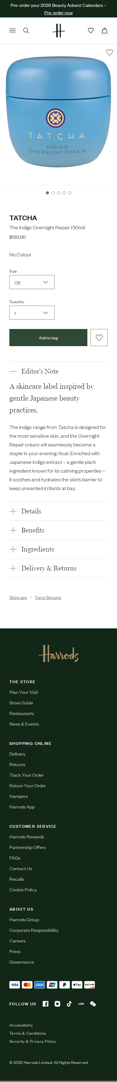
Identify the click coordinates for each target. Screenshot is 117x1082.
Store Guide (21, 702)
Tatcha (23, 217)
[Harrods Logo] (58, 653)
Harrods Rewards (26, 836)
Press (15, 951)
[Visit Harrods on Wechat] (93, 1004)
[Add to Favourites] (109, 52)
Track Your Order (26, 774)
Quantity (16, 301)
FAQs (14, 857)
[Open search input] (26, 30)
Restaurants (21, 713)
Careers (17, 940)
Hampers (18, 796)
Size (13, 271)
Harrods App (22, 806)
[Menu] (12, 30)
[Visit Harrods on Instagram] (57, 1004)
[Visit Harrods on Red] (81, 1004)
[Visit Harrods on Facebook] (45, 1004)
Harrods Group (24, 919)
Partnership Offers (27, 847)
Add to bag (48, 338)
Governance (21, 961)
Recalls (16, 878)
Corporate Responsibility (33, 930)
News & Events (24, 723)
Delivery (17, 753)
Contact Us (20, 868)
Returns (17, 764)
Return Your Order (27, 785)
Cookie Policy (23, 889)
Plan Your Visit (23, 692)
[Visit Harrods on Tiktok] (69, 1004)
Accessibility (21, 1025)
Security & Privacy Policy (32, 1041)
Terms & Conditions (27, 1033)
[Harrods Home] (59, 30)
